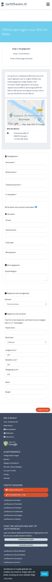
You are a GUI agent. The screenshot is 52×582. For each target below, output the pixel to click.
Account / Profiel (10, 470)
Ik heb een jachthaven (26, 539)
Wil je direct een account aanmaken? (20, 207)
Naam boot (10, 327)
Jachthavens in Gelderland (13, 511)
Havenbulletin (11, 429)
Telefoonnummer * (14, 184)
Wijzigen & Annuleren (11, 463)
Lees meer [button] (8, 578)
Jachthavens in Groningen (13, 515)
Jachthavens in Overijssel (13, 558)
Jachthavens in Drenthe (12, 500)
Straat (8, 220)
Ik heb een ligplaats (26, 545)
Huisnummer (11, 230)
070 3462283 (16, 495)
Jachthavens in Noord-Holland (14, 555)
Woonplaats (11, 252)
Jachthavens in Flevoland (13, 504)
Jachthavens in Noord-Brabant (14, 551)
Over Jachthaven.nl (11, 422)
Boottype (9, 337)
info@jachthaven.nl (15, 490)
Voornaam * (10, 162)
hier (12, 323)
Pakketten (10, 433)
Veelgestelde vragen (11, 455)
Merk (7, 382)
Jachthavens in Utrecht (12, 562)
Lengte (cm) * (11, 350)
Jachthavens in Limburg (12, 519)
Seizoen (8, 299)
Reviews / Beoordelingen (13, 467)
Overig (6, 474)
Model (8, 392)
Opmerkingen (10, 271)
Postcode (9, 242)
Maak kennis (8, 425)
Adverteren (9, 437)
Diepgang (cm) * (12, 369)
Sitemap (7, 478)
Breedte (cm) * (11, 360)
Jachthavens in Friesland (12, 508)
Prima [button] (44, 574)
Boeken (6, 459)
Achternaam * (11, 172)
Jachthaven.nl (15, 4)
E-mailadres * (11, 194)
